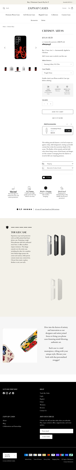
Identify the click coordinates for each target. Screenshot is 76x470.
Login (41, 396)
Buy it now (57, 118)
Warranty (43, 405)
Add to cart (57, 112)
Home (4, 26)
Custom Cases (66, 15)
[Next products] (71, 124)
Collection (54, 15)
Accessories (34, 20)
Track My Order (45, 393)
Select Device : (47, 60)
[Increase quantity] (51, 104)
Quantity (45, 100)
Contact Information (68, 462)
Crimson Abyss (10, 26)
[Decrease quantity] (43, 104)
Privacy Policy (47, 459)
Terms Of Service (38, 459)
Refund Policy (28, 459)
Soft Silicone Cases (29, 15)
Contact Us (43, 411)
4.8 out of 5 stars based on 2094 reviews (47, 209)
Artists (43, 20)
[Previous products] (67, 124)
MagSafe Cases (43, 15)
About (4, 420)
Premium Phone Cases (13, 15)
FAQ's (42, 402)
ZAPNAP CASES (10, 461)
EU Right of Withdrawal (67, 459)
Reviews (42, 408)
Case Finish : (46, 69)
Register (42, 399)
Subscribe (46, 437)
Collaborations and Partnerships (12, 426)
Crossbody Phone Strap (57, 128)
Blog (4, 423)
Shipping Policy (56, 459)
